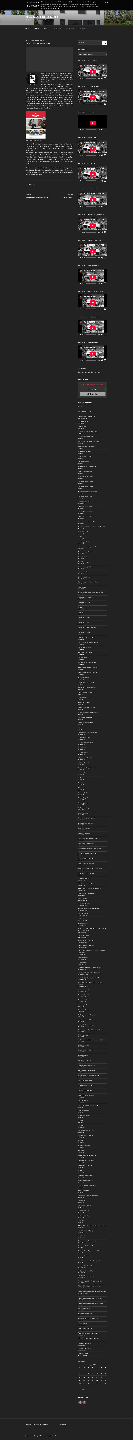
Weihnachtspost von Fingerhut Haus (88, 908)
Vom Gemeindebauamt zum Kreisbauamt (90, 868)
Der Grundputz (82, 426)
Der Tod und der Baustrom (85, 742)
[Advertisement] (49, 59)
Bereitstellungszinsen (84, 798)
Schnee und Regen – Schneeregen (88, 712)
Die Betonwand (82, 697)
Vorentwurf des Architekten (86, 1266)
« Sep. (84, 1389)
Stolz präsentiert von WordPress (48, 1436)
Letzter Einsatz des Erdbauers (86, 436)
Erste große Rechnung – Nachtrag (88, 1195)
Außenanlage (70, 28)
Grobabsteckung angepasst (86, 843)
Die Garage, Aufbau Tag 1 (85, 496)
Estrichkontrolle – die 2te (85, 451)
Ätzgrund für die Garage (85, 471)
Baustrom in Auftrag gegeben (86, 818)
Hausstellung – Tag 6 (84, 602)
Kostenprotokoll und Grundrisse (87, 1020)
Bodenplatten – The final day (86, 707)
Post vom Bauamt (83, 1100)
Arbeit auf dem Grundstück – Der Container (90, 1286)
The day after (82, 747)
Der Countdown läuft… (84, 1110)
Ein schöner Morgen (84, 562)
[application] (92, 72)
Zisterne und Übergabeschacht (87, 768)
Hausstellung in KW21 (84, 702)
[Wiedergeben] (80, 78)
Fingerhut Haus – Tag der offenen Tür (88, 1251)
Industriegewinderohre (84, 1060)
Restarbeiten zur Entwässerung (87, 662)
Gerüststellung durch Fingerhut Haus (88, 642)
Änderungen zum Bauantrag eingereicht (89, 888)
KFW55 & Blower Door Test (86, 1276)
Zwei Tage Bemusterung (85, 1090)
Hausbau (46, 28)
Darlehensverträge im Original (86, 1095)
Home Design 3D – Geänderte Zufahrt (89, 838)
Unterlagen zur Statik (84, 501)
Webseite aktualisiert (84, 833)
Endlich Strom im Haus (84, 577)
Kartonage (81, 1150)
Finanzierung (81, 1200)
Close (106, 2)
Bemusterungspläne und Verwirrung (88, 1105)
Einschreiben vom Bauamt (85, 511)
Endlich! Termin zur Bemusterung (87, 1185)
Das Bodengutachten (84, 1308)
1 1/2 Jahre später (83, 778)
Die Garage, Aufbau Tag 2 (85, 486)
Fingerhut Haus (49, 172)
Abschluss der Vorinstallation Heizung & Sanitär (91, 526)
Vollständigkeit (82, 962)
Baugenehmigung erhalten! (86, 863)
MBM (43, 40)
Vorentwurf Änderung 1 (84, 1256)
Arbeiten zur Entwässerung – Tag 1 (88, 672)
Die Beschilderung (83, 657)
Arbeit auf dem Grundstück (86, 945)
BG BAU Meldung (83, 752)
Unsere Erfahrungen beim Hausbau (88, 416)
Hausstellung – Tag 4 (84, 617)
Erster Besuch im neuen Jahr (86, 873)
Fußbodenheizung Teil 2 (85, 506)
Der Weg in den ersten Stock (86, 1160)
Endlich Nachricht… (83, 1215)
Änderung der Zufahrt (84, 995)
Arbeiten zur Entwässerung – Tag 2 (88, 667)
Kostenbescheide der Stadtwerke (87, 853)
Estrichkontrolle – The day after (87, 466)
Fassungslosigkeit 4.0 (84, 878)
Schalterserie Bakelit (84, 1145)
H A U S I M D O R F (43, 17)
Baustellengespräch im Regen (86, 828)
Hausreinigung (82, 587)
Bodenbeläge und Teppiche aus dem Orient (90, 1030)
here (59, 8)
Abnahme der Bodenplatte (85, 692)
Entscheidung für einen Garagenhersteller (90, 967)
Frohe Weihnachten (83, 903)
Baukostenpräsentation (85, 1328)
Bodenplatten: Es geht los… (86, 722)
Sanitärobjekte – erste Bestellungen (88, 1075)
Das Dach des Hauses (84, 647)
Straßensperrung (83, 803)
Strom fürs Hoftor (83, 557)
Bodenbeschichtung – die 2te (86, 446)
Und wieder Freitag (83, 461)
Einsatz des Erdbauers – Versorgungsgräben (91, 592)
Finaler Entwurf (82, 1323)
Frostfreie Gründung (83, 762)
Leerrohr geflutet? (83, 542)
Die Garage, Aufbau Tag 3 (85, 481)
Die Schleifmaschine (84, 532)
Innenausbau (57, 28)
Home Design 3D (83, 957)
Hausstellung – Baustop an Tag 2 (87, 627)
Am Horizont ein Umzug (85, 1165)
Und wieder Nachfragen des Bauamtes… (89, 972)
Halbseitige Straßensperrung (86, 637)
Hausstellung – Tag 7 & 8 (85, 597)
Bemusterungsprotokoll (85, 1080)
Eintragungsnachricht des (85, 1180)
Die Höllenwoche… (83, 913)
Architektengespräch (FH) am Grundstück (90, 1281)
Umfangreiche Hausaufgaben (86, 1070)
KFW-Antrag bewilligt (84, 1115)
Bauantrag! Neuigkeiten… (85, 1175)
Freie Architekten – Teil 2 (85, 1343)
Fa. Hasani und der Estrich (85, 476)
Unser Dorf (81, 1220)
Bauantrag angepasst (84, 1035)
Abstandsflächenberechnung (86, 1065)
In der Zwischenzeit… (84, 990)
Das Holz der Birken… (84, 935)
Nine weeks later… (83, 923)
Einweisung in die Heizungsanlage (87, 431)
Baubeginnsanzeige (83, 808)
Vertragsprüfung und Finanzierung (88, 1318)
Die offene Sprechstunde (85, 883)
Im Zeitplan (81, 537)
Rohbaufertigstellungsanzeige (86, 687)
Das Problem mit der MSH (85, 717)
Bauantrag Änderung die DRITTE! (87, 893)
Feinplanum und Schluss (85, 758)
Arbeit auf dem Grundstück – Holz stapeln (90, 1298)
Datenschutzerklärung (31, 1436)
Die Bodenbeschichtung (85, 456)
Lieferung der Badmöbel (85, 1005)
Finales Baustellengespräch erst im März (89, 848)
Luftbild (80, 607)
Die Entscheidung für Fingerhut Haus (88, 1338)
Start (27, 28)
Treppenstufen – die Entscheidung (88, 582)
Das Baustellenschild (84, 783)
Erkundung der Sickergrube (86, 940)
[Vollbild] (105, 78)
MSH (79, 727)
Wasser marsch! (82, 572)
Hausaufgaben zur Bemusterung (87, 1155)
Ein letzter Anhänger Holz (85, 823)
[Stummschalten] (102, 78)
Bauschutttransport (83, 813)
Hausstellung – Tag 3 (84, 622)
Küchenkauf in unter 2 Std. (85, 1271)
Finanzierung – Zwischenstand (86, 1241)
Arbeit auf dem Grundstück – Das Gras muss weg (92, 1226)
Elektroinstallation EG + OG (85, 1130)
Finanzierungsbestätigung (85, 1135)
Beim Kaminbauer (83, 1055)
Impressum (82, 28)
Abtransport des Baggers (85, 652)
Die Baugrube (82, 773)
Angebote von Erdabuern (85, 1000)
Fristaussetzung (82, 898)
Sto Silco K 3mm (83, 421)
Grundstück (35, 28)
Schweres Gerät (82, 793)
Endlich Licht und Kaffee (85, 567)
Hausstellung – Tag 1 (84, 632)
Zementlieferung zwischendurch (87, 491)
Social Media (81, 1236)
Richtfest (80, 612)
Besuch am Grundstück (85, 1010)
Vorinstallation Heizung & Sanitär (87, 547)
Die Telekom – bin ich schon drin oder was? (90, 1040)
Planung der (81, 1170)
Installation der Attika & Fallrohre (87, 522)
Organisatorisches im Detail (86, 682)
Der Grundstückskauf (84, 1353)
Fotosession (81, 788)
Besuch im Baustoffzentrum (86, 1050)
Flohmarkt (81, 1120)
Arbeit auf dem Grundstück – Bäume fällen (90, 1303)
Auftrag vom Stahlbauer (85, 552)
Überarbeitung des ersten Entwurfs (88, 1333)
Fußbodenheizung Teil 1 (84, 516)
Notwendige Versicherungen (86, 1025)
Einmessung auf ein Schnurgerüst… (88, 732)
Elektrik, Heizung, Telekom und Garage (89, 441)
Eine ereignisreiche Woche (85, 858)
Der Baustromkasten (84, 737)
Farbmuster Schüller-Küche (86, 1246)
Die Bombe (81, 918)
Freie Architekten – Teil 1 (85, 1348)
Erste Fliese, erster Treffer (85, 1085)
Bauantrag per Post (83, 1210)
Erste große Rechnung (84, 1205)
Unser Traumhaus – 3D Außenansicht (89, 1261)
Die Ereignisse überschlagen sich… (88, 1015)
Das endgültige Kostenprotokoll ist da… (89, 978)
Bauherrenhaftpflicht (84, 1045)
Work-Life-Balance (83, 677)
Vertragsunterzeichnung (85, 1313)
